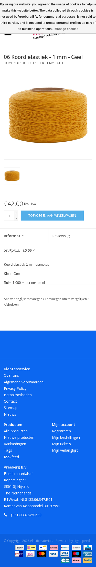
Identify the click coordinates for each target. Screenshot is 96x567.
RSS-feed (11, 456)
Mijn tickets (61, 443)
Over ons (11, 375)
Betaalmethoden (18, 394)
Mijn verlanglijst (65, 450)
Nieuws (10, 414)
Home (8, 63)
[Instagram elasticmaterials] (76, 346)
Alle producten (16, 431)
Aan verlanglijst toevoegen (23, 299)
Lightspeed (82, 541)
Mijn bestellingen (66, 437)
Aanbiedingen (15, 443)
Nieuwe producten (19, 437)
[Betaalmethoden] (19, 547)
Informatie (14, 235)
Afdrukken (11, 304)
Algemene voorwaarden (24, 382)
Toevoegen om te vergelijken (66, 299)
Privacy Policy (15, 388)
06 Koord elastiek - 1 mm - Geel (39, 63)
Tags (8, 450)
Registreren (61, 431)
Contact (10, 401)
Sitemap (10, 407)
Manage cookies (66, 29)
